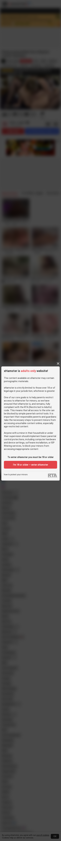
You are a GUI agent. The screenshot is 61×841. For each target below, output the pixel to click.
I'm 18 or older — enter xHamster (30, 464)
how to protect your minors (16, 475)
